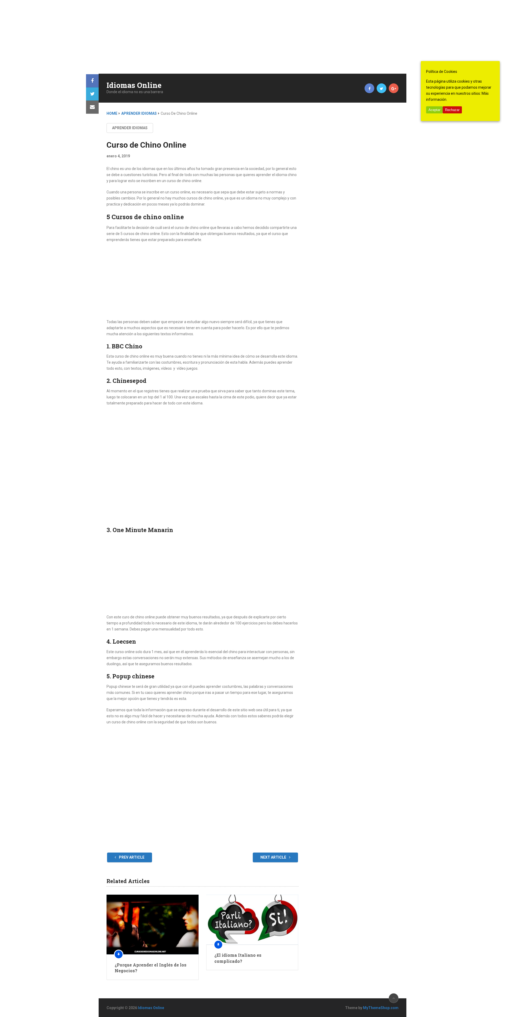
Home (112, 113)
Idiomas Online (134, 85)
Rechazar (452, 110)
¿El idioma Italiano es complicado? (237, 958)
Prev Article (131, 857)
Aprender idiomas (139, 113)
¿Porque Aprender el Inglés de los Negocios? (150, 967)
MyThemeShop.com (380, 1008)
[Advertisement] (158, 37)
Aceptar (434, 110)
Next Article (273, 857)
